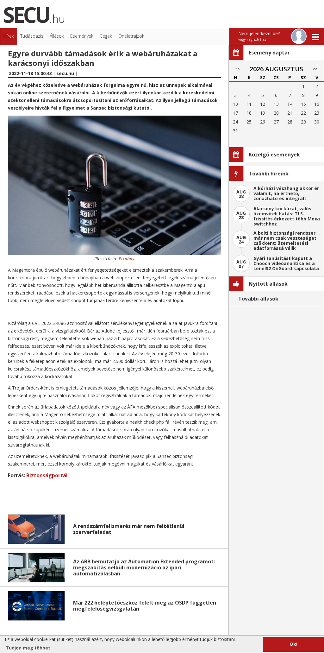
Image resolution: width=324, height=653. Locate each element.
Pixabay (126, 259)
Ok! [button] (293, 644)
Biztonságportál (47, 475)
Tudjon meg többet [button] (28, 648)
